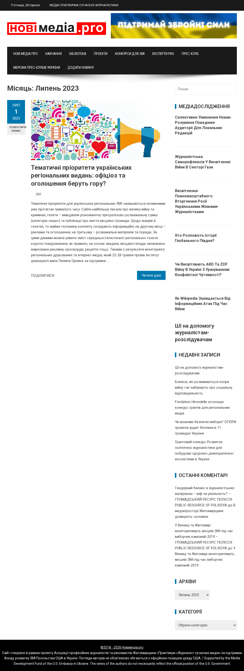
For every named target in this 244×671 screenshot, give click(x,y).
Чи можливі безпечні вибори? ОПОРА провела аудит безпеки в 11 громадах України (205, 427)
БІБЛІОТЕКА (77, 54)
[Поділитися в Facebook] (59, 275)
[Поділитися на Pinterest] (69, 275)
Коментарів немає (17, 129)
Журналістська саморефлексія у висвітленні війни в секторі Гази (202, 161)
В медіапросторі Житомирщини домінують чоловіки (205, 511)
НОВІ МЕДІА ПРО (25, 54)
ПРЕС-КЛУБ (190, 54)
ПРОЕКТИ (100, 54)
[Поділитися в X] (64, 275)
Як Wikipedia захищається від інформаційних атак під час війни (202, 303)
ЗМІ (38, 194)
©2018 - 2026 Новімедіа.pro (122, 647)
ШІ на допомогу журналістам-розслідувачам (194, 332)
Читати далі (151, 275)
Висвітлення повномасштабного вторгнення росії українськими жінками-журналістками (197, 201)
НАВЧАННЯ (53, 54)
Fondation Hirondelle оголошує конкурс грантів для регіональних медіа (202, 407)
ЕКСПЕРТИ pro (163, 54)
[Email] (74, 275)
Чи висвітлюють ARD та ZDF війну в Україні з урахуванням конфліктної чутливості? (202, 269)
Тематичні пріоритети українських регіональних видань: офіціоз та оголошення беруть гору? (81, 175)
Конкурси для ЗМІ (130, 54)
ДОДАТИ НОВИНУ (81, 67)
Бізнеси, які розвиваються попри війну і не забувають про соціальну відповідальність (203, 387)
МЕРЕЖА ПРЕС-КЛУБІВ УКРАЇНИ (36, 67)
